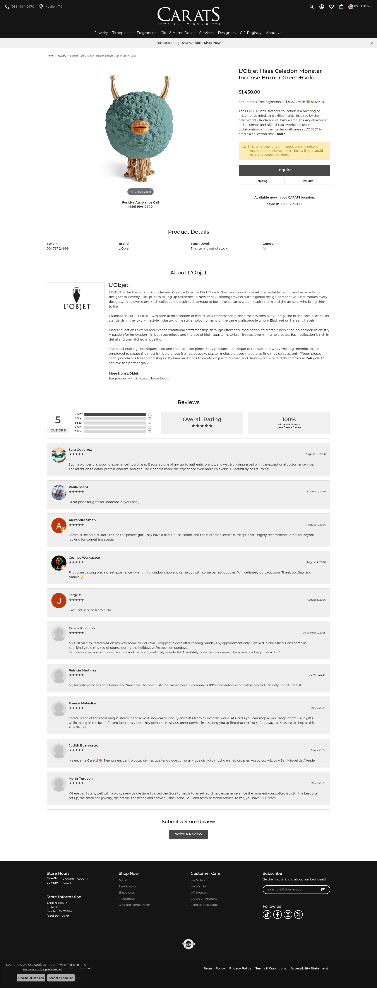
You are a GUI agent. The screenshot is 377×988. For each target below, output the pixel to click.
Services (206, 33)
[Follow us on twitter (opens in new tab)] (298, 914)
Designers (227, 33)
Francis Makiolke (82, 703)
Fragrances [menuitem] (127, 898)
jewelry (62, 56)
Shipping (261, 181)
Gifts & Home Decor (178, 33)
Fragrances (146, 33)
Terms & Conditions (270, 968)
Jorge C (75, 595)
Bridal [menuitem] (123, 880)
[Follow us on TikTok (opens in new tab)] (267, 914)
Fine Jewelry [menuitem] (127, 886)
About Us (274, 33)
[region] (140, 131)
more (281, 134)
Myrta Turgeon (81, 779)
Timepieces (122, 33)
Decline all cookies (31, 977)
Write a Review (188, 834)
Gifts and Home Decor (152, 378)
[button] (312, 6)
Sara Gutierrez (80, 450)
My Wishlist (198, 886)
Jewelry (101, 33)
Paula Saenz (79, 487)
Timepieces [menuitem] (127, 892)
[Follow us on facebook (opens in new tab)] (277, 914)
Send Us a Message (204, 904)
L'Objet (124, 248)
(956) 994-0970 (140, 207)
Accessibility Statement (309, 968)
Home (50, 56)
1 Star (78, 431)
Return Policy (214, 968)
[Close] (371, 43)
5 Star (78, 414)
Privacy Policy (240, 968)
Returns (308, 181)
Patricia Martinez (82, 670)
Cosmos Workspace (84, 558)
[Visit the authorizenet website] (188, 944)
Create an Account (204, 898)
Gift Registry (251, 33)
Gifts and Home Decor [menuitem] (134, 904)
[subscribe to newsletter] (323, 890)
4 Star (78, 418)
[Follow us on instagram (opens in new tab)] (288, 914)
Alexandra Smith (82, 520)
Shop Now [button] (212, 43)
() (150, 414)
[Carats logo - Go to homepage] (189, 16)
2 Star (78, 427)
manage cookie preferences (42, 969)
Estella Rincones (82, 628)
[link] (19, 6)
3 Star (78, 423)
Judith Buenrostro (83, 745)
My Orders (198, 880)
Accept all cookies (61, 977)
